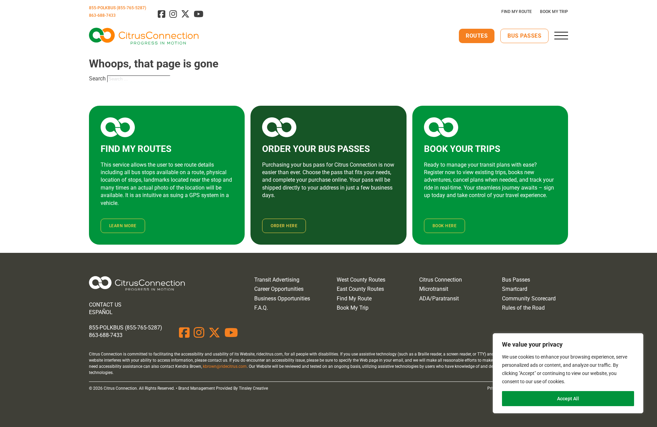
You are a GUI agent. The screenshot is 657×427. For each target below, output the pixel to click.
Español (101, 312)
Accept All (568, 398)
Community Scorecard (529, 298)
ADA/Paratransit (439, 298)
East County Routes (360, 289)
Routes (477, 36)
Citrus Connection (440, 279)
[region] (568, 373)
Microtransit (433, 289)
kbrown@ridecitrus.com (225, 366)
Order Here (284, 225)
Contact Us (105, 304)
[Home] (137, 284)
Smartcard (514, 289)
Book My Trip (554, 11)
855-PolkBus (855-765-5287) (125, 327)
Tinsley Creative (253, 388)
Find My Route (516, 11)
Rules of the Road (523, 308)
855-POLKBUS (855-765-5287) (117, 7)
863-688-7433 (102, 15)
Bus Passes (524, 36)
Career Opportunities (279, 289)
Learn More (123, 225)
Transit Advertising (276, 279)
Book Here (445, 225)
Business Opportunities (282, 298)
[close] (561, 35)
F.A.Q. (261, 308)
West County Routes (361, 279)
